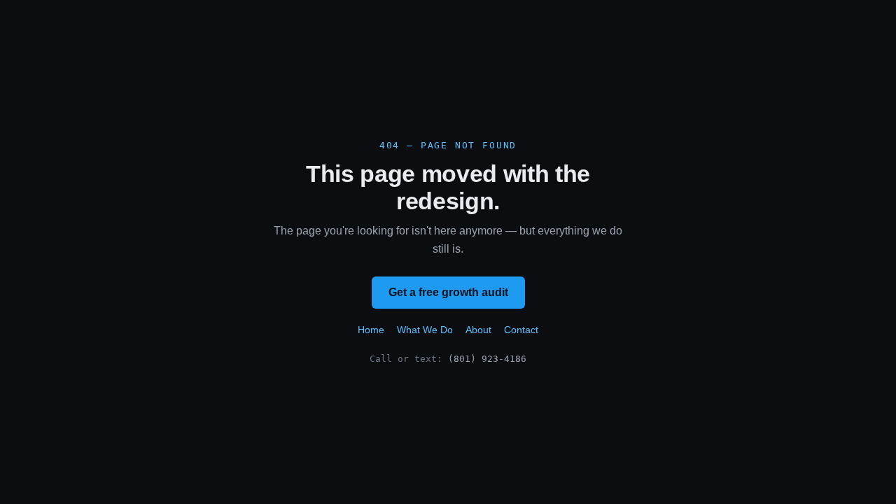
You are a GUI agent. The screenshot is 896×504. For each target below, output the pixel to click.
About (478, 329)
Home (371, 329)
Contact (521, 329)
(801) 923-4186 (487, 359)
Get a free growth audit (448, 292)
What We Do (425, 329)
